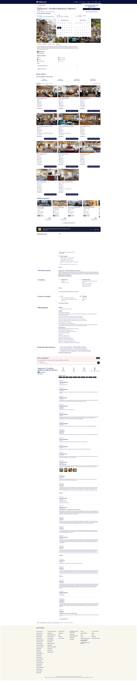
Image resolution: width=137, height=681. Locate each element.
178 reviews (40, 373)
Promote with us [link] (72, 637)
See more (60, 267)
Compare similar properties (69, 222)
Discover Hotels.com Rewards (91, 11)
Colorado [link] (49, 622)
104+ (98, 41)
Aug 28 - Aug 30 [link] (77, 80)
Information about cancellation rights (65, 275)
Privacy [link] (82, 634)
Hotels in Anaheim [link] (39, 670)
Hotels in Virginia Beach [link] (40, 667)
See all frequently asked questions (64, 352)
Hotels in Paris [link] (38, 650)
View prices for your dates (50, 110)
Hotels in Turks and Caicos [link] (51, 634)
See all (38, 63)
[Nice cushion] (75, 470)
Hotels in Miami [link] (38, 648)
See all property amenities (63, 303)
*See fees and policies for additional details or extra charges (68, 291)
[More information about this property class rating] (41, 10)
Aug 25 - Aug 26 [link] (60, 80)
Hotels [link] (38, 622)
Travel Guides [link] (94, 636)
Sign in (99, 1)
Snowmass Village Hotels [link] (55, 622)
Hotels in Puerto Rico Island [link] (51, 646)
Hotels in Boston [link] (39, 660)
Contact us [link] (60, 636)
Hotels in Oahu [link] (49, 650)
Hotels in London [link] (39, 665)
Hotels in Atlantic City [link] (39, 662)
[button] (60, 25)
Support (88, 1)
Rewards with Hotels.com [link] (96, 638)
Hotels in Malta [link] (49, 641)
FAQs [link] (59, 634)
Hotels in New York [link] (39, 634)
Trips (93, 1)
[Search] (98, 362)
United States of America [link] (43, 622)
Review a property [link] (61, 638)
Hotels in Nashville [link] (39, 643)
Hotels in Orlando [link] (39, 638)
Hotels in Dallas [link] (38, 672)
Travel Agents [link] (72, 639)
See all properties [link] (42, 5)
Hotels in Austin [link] (38, 655)
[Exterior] (61, 470)
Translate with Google (63, 500)
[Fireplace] (66, 470)
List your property (82, 1)
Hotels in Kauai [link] (49, 648)
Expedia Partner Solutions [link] (74, 635)
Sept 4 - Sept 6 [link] (93, 80)
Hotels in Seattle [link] (39, 669)
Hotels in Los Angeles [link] (39, 646)
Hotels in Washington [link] (39, 653)
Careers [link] (93, 634)
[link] (91, 16)
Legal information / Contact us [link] (85, 638)
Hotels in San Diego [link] (39, 641)
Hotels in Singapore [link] (50, 636)
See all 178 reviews (40, 53)
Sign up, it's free (96, 229)
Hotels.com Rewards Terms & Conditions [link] (85, 643)
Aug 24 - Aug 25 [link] (44, 80)
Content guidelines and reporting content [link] (84, 640)
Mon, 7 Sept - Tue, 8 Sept (63, 16)
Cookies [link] (82, 636)
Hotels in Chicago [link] (39, 636)
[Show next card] (100, 210)
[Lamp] (70, 470)
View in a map (61, 253)
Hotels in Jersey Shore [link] (50, 643)
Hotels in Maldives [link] (50, 638)
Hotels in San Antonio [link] (39, 658)
